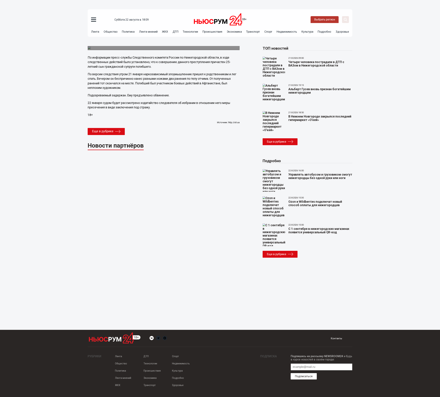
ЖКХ (165, 31)
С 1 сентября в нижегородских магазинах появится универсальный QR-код (318, 230)
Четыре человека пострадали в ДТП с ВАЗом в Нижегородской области (316, 63)
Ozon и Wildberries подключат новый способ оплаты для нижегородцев (315, 203)
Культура (307, 31)
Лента (95, 31)
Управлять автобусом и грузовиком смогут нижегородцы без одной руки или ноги (320, 176)
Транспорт (253, 31)
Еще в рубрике (102, 131)
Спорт (268, 31)
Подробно (324, 31)
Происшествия (212, 31)
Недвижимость (287, 31)
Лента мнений (148, 31)
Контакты (336, 338)
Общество (111, 31)
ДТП (175, 31)
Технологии (190, 31)
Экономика (234, 31)
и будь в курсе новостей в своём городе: (321, 358)
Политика (128, 31)
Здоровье (342, 31)
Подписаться (303, 376)
